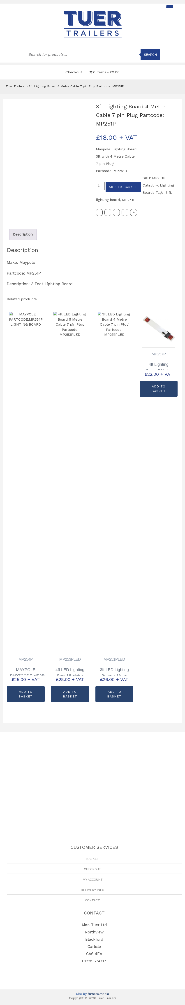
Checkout (73, 72)
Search (150, 54)
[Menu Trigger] (169, 6)
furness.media (98, 994)
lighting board (108, 200)
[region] (92, 781)
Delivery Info (92, 890)
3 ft (168, 192)
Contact (92, 900)
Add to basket (123, 187)
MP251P (128, 200)
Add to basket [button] (25, 694)
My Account (93, 879)
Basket (92, 858)
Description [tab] (23, 234)
